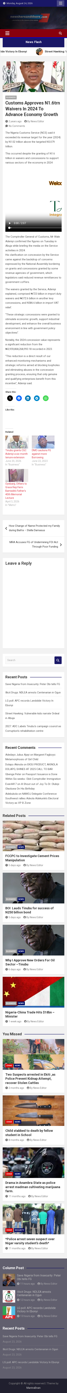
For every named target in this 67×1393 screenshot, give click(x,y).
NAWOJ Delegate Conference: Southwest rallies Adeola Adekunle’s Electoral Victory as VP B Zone (31, 798)
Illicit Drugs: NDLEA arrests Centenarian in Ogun (33, 692)
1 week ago (15, 1021)
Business (11, 97)
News (21, 847)
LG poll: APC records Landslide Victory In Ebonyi (36, 1309)
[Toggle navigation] (7, 33)
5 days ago (15, 865)
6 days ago (15, 969)
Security (19, 1230)
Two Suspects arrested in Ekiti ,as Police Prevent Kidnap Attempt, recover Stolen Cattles (30, 1079)
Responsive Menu (60, 3)
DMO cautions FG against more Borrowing (41, 454)
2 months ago (16, 1087)
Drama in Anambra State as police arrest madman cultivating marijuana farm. (32, 1187)
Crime (9, 1065)
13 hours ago (27, 1316)
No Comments (17, 126)
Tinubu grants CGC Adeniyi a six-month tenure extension (16, 454)
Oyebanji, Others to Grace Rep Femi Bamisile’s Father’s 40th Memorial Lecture (16, 490)
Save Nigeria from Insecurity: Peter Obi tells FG (32, 684)
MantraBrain (33, 1387)
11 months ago (17, 1196)
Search (58, 660)
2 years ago (15, 121)
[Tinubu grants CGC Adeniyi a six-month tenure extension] (16, 442)
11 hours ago (27, 1283)
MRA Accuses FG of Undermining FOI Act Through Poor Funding (33, 544)
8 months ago (16, 1140)
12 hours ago (27, 1299)
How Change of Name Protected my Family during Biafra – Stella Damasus (34, 528)
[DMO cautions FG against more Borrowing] (43, 442)
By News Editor (35, 121)
